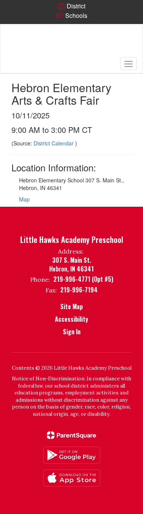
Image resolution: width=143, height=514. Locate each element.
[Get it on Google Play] (71, 455)
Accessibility (71, 319)
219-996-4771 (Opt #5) (83, 279)
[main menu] (128, 63)
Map (24, 199)
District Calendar (54, 143)
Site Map (71, 306)
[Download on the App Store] (71, 478)
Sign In (71, 331)
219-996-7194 (79, 289)
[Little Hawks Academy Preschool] (71, 43)
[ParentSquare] (71, 435)
